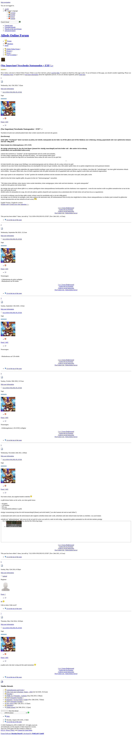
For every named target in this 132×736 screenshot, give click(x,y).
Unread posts (9, 25)
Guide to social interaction (66, 211)
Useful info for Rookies (66, 209)
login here (82, 74)
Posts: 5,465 (4, 122)
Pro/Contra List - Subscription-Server (66, 213)
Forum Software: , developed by (22, 733)
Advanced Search (10, 30)
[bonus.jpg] (14, 526)
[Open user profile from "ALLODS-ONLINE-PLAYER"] (8, 115)
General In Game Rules (25, 730)
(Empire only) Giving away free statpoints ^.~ (15, 204)
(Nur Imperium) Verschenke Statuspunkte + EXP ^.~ (27, 65)
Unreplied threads (10, 27)
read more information (31, 74)
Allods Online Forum (15, 35)
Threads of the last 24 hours (13, 29)
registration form (8, 74)
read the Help (55, 73)
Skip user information (7, 89)
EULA (3, 730)
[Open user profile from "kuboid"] (5, 591)
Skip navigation (5, 2)
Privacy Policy (10, 730)
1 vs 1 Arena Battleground (66, 208)
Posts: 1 (3, 594)
